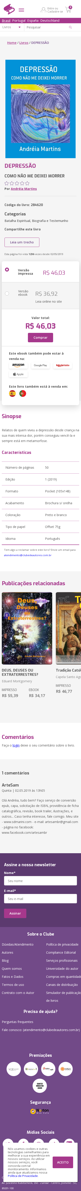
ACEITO (63, 1162)
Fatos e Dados (12, 976)
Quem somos (12, 968)
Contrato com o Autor (18, 993)
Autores (7, 952)
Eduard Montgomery (17, 681)
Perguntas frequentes (17, 1022)
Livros (23, 42)
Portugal (18, 20)
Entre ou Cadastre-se (55, 9)
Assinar (15, 913)
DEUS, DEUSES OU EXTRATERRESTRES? (20, 672)
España (32, 20)
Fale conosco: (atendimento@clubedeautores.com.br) (41, 1030)
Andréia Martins (24, 189)
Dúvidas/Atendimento (18, 944)
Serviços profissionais (62, 960)
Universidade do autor (62, 968)
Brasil (6, 20)
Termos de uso (13, 985)
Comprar (40, 337)
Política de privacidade (62, 944)
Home (11, 42)
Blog (5, 960)
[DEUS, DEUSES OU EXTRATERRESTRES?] (27, 628)
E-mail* (10, 891)
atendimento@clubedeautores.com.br (28, 555)
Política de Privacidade (23, 1176)
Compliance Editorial (61, 952)
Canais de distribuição (62, 985)
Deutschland (49, 20)
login (16, 745)
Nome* (10, 873)
